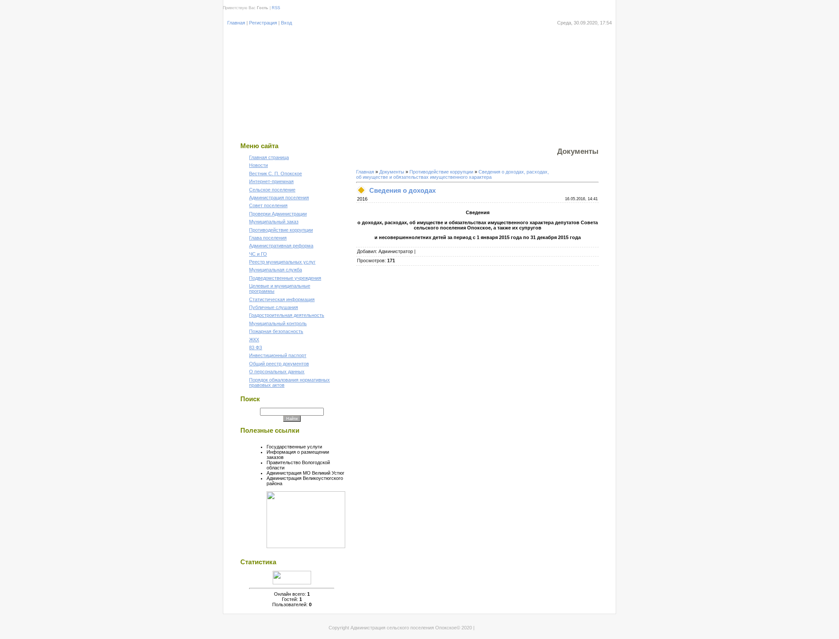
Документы (391, 171)
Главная (236, 22)
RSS (276, 8)
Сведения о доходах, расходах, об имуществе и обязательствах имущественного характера (452, 174)
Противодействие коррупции (441, 171)
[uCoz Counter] (292, 582)
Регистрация (263, 22)
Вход (286, 22)
